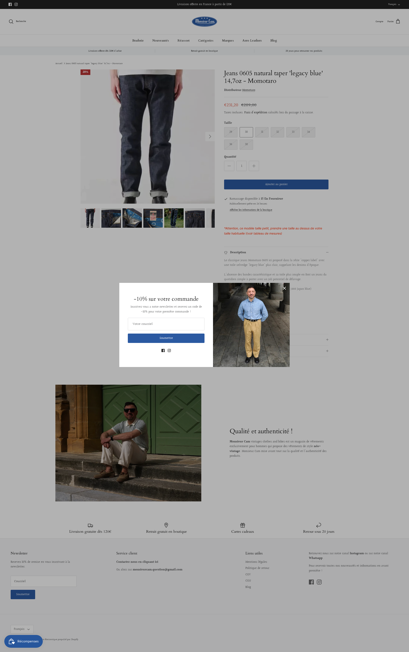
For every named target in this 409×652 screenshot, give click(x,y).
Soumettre (166, 338)
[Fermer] (284, 288)
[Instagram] (169, 350)
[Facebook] (163, 350)
